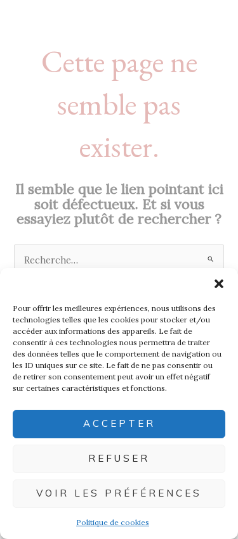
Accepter (119, 423)
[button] (219, 283)
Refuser (119, 458)
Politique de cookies (112, 522)
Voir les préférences (119, 493)
